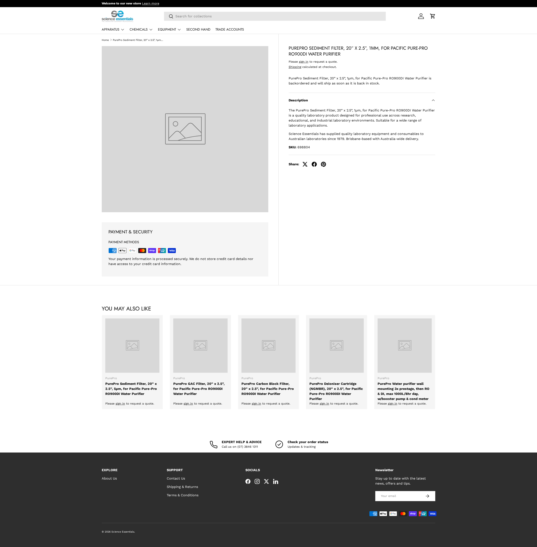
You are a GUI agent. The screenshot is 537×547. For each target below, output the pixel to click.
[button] (432, 16)
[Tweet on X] (305, 164)
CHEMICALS (139, 29)
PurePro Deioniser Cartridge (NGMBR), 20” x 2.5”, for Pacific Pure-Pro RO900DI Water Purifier (336, 391)
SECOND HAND (198, 29)
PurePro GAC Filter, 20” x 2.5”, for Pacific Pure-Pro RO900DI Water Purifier (199, 389)
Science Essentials (122, 531)
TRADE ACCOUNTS (229, 29)
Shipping (295, 67)
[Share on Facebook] (314, 164)
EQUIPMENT (167, 29)
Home (105, 40)
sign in (303, 61)
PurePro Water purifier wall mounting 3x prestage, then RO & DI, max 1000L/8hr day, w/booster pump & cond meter (403, 391)
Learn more (150, 3)
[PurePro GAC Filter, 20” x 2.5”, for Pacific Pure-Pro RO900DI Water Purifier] (200, 345)
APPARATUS (110, 29)
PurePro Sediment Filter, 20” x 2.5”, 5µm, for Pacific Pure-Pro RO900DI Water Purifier (131, 389)
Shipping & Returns (182, 487)
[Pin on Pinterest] (323, 164)
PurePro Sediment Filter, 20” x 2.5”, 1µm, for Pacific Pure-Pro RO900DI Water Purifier (138, 40)
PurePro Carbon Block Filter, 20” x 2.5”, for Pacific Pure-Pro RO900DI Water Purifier (267, 389)
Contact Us (176, 478)
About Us (109, 478)
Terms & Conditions (182, 495)
